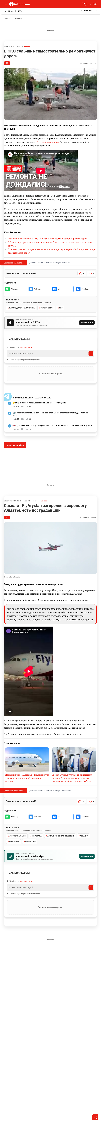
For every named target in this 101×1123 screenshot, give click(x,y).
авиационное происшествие (60, 836)
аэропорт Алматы (17, 836)
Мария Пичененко (31, 501)
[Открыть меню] (6, 4)
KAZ (95, 4)
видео (27, 46)
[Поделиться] (95, 1117)
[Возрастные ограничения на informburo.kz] (84, 4)
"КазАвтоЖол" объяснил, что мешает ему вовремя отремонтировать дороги (48, 238)
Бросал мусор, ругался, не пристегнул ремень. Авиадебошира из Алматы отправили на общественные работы (72, 778)
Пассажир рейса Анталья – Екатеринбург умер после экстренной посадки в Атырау (27, 778)
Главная (7, 18)
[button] (89, 10)
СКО (61, 308)
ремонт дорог (47, 308)
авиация (84, 836)
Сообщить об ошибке (13, 263)
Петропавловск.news (48, 142)
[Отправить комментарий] (91, 353)
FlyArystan (14, 842)
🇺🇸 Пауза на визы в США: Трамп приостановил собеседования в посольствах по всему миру (52, 425)
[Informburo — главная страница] (20, 4)
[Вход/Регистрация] (89, 4)
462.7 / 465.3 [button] (14, 11)
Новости (18, 18)
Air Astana (37, 836)
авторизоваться (26, 347)
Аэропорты (30, 842)
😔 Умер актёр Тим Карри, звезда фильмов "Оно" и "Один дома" (39, 403)
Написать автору (89, 63)
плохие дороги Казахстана (22, 308)
